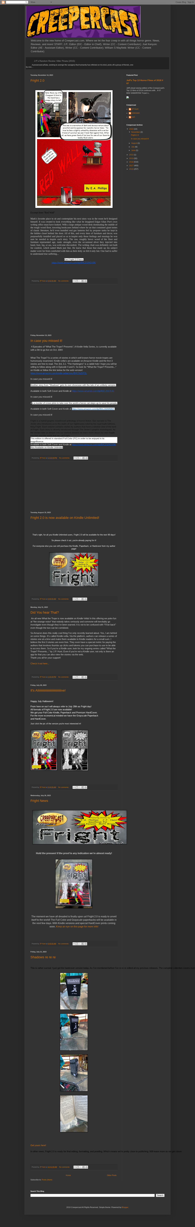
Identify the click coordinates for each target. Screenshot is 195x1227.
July (133, 147)
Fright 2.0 (37, 80)
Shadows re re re (43, 957)
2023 (131, 129)
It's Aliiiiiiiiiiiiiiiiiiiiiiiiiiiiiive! (48, 690)
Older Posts (112, 1175)
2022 (131, 155)
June (133, 150)
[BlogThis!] (76, 281)
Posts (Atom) (47, 1180)
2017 (131, 166)
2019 (131, 158)
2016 (131, 169)
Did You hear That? (44, 612)
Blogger (125, 1207)
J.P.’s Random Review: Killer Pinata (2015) (54, 61)
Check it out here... (39, 663)
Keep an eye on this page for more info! (77, 926)
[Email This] (74, 281)
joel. (133, 117)
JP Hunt (135, 109)
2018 (131, 162)
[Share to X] (79, 281)
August (134, 143)
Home (68, 1175)
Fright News (39, 801)
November (135, 132)
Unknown (136, 113)
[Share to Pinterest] (85, 281)
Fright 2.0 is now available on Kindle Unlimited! (64, 518)
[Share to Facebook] (82, 281)
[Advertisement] (73, 309)
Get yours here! (38, 1145)
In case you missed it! (46, 341)
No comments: (63, 281)
